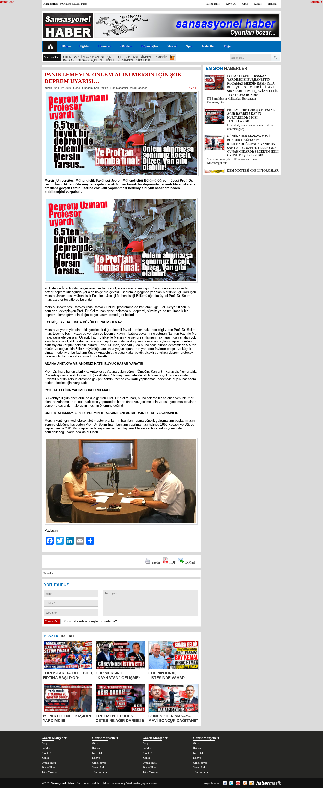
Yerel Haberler (138, 87)
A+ (194, 88)
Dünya (66, 46)
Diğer (228, 46)
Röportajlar (149, 46)
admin (48, 87)
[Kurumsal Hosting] (251, 783)
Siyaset (172, 46)
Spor (189, 46)
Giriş (245, 3)
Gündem (126, 46)
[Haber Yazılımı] (268, 783)
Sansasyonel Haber (62, 783)
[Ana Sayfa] (50, 46)
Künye (258, 3)
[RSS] (245, 783)
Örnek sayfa (49, 762)
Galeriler (208, 46)
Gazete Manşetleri (55, 738)
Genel (76, 87)
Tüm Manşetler (119, 87)
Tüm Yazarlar (50, 772)
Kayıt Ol (231, 3)
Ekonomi (105, 46)
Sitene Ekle (213, 3)
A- (190, 88)
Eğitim (85, 46)
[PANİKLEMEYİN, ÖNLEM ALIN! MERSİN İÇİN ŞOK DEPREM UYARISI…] (122, 177)
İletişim (272, 3)
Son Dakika (101, 87)
